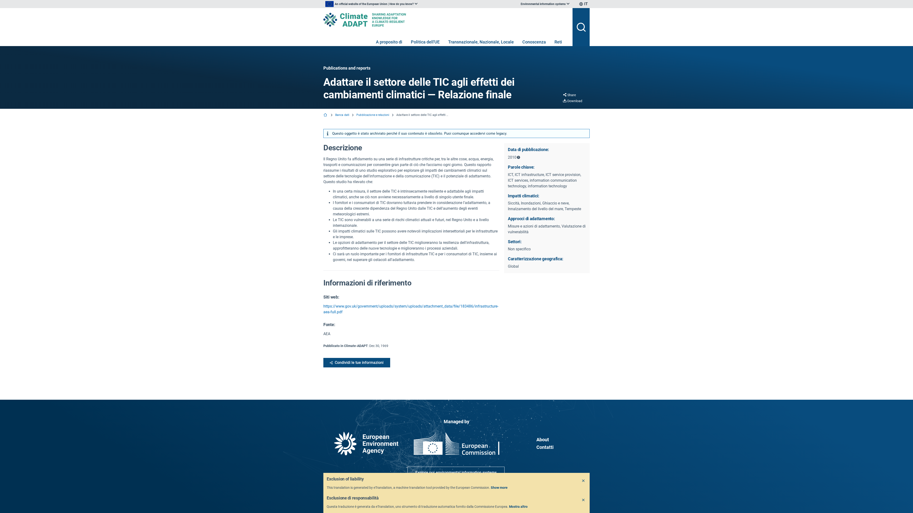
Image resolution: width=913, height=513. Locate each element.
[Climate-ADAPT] (446, 20)
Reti (558, 41)
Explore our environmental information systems (456, 472)
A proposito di (389, 41)
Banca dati (342, 115)
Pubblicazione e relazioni (372, 115)
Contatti (545, 447)
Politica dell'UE (425, 41)
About (542, 439)
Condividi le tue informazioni (359, 362)
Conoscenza (534, 41)
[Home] (325, 115)
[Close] (583, 480)
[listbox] (371, 4)
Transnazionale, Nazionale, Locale (481, 41)
